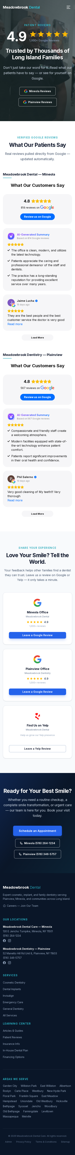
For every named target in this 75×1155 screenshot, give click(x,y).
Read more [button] (15, 324)
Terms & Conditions (46, 1141)
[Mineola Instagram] (9, 940)
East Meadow (50, 1096)
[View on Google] (11, 302)
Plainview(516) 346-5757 (39, 854)
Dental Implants (12, 989)
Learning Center (17, 1023)
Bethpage (9, 1106)
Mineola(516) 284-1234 (39, 843)
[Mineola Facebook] (4, 940)
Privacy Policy (23, 1141)
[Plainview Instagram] (9, 962)
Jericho (36, 1106)
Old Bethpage (11, 1111)
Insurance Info (11, 1043)
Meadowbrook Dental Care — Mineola (27, 926)
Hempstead (10, 1101)
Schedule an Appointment (37, 831)
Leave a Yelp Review (37, 748)
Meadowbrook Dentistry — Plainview (26, 948)
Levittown (47, 1111)
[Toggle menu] (68, 7)
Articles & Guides (13, 1030)
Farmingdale (30, 1111)
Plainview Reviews (40, 102)
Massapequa (10, 1116)
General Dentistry (13, 1008)
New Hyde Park (56, 1090)
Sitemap (65, 1141)
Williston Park (29, 1085)
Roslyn (7, 1090)
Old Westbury (44, 1101)
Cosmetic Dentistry (14, 982)
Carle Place (21, 1090)
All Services (10, 1015)
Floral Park (9, 1096)
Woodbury (50, 1106)
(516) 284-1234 (12, 935)
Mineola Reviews (40, 91)
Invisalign (8, 995)
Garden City (10, 1085)
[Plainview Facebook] (4, 962)
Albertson (65, 1085)
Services (10, 975)
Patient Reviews (12, 1037)
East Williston (48, 1085)
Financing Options (13, 1056)
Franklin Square (28, 1096)
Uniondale (26, 1101)
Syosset (23, 1106)
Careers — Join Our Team (22, 905)
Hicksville (62, 1101)
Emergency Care (13, 1002)
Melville (26, 1116)
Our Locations (15, 919)
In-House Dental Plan (15, 1050)
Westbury (38, 1090)
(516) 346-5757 (12, 957)
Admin (8, 1141)
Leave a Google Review (37, 635)
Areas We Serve (15, 1079)
